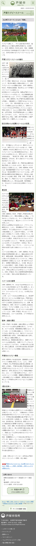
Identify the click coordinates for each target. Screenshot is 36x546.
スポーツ (22, 501)
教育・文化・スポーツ (13, 501)
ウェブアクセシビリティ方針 (11, 540)
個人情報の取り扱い (8, 543)
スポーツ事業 (30, 501)
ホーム (4, 501)
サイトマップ (6, 531)
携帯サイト (5, 534)
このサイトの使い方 (8, 529)
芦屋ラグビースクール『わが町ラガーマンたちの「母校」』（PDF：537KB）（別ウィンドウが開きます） (18, 466)
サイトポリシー (7, 537)
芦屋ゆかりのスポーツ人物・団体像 (12, 503)
